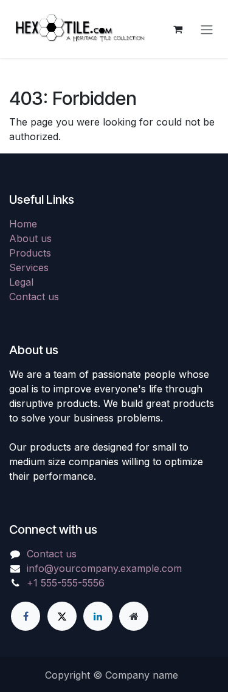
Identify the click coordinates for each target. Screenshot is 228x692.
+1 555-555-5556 (66, 583)
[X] (62, 616)
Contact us (34, 297)
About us (30, 238)
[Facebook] (25, 616)
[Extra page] (133, 616)
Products (30, 253)
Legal (21, 282)
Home (23, 224)
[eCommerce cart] (177, 29)
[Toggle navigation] (207, 29)
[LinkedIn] (97, 616)
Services (29, 267)
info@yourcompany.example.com (104, 568)
